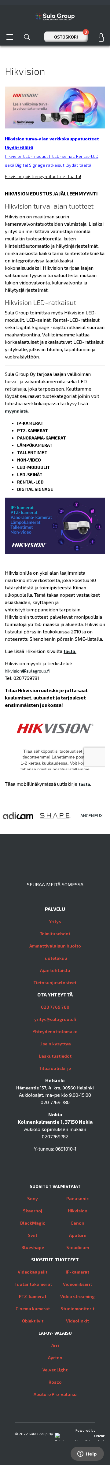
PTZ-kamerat (32, 1296)
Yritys (55, 921)
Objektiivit (32, 1320)
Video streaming (77, 1296)
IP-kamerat (77, 1271)
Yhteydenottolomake (55, 1031)
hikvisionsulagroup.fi (27, 670)
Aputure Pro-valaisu (55, 1394)
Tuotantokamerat (33, 1284)
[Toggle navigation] (10, 37)
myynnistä (16, 411)
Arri (55, 1345)
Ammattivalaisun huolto (55, 945)
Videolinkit (77, 1320)
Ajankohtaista (55, 970)
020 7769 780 (55, 1007)
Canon (77, 1223)
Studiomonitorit (77, 1308)
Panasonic (77, 1198)
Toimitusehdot (55, 933)
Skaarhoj (32, 1210)
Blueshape (32, 1247)
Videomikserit (77, 1284)
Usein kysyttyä (55, 1043)
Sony (32, 1198)
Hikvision (77, 1210)
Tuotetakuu (55, 958)
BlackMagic (32, 1223)
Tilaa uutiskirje (55, 1068)
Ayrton (55, 1357)
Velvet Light (55, 1369)
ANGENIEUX (91, 815)
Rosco (55, 1382)
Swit (32, 1235)
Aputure (77, 1235)
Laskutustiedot (55, 1056)
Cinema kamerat (33, 1308)
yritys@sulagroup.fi (55, 1019)
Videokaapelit (32, 1271)
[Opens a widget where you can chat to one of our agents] (87, 1454)
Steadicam (77, 1247)
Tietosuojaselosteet (55, 982)
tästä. (70, 651)
